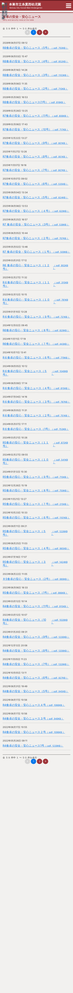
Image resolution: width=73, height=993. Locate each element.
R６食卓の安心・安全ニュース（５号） (35, 372)
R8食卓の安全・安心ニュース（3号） (36, 75)
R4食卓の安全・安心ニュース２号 (34, 732)
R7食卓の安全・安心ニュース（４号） (36, 211)
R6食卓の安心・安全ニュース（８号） (36, 330)
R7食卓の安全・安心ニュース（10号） (36, 129)
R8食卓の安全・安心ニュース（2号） (35, 88)
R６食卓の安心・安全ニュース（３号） (36, 401)
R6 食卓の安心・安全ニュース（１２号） (35, 267)
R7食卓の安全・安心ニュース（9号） (35, 143)
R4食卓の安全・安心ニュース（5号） (36, 691)
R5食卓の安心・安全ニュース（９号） (36, 477)
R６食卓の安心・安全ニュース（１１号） (35, 284)
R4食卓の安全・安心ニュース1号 (33, 745)
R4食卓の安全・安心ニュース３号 (33, 718)
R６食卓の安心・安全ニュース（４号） (36, 388)
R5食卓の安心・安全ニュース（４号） (36, 548)
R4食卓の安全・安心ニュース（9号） (36, 637)
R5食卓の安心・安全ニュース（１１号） (35, 444)
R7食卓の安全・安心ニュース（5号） (35, 197)
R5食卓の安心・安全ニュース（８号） (36, 490)
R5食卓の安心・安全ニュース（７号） (36, 504)
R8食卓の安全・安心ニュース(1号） (34, 102)
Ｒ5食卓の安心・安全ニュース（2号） (36, 579)
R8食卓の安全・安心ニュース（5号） (35, 47)
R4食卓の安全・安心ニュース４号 (34, 705)
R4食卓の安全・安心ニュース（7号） (36, 664)
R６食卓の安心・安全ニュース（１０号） (35, 301)
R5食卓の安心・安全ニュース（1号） (35, 592)
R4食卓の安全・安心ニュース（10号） (35, 621)
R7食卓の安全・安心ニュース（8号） (35, 156)
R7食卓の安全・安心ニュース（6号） (35, 184)
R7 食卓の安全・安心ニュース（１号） (36, 251)
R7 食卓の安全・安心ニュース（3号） (36, 224)
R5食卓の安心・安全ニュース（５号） (35, 532)
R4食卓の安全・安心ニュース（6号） (35, 677)
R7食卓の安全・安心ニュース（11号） (36, 115)
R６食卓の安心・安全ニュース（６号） (36, 357)
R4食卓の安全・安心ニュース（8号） (36, 650)
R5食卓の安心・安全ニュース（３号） (35, 563)
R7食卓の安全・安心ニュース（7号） (35, 170)
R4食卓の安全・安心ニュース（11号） (36, 606)
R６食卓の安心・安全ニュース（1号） (36, 429)
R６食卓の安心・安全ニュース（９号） (36, 316)
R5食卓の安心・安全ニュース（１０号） (35, 461)
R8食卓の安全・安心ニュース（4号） (36, 61)
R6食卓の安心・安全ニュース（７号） (36, 343)
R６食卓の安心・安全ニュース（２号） (36, 415)
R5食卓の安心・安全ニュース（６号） (36, 517)
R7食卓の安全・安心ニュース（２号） (36, 238)
